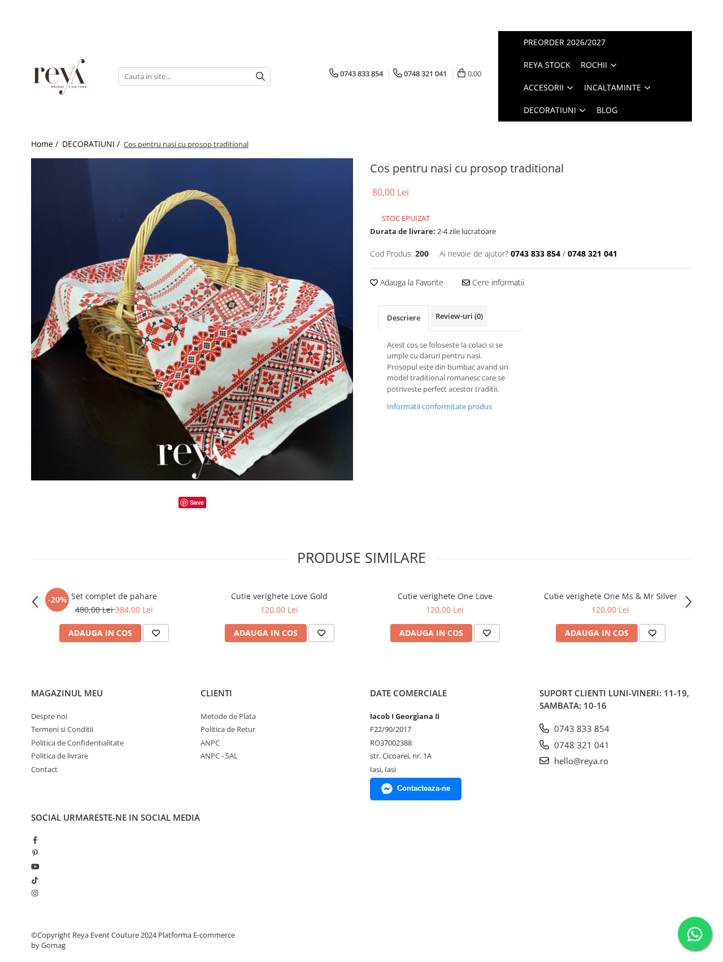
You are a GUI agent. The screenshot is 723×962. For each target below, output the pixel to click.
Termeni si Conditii (62, 729)
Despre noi (49, 716)
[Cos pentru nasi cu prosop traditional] (192, 319)
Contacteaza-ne (423, 788)
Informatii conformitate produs (439, 406)
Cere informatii (497, 282)
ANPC (210, 743)
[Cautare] (260, 76)
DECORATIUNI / (92, 143)
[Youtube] (34, 866)
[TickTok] (34, 880)
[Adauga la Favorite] (156, 633)
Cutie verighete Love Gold (279, 596)
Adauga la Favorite (410, 282)
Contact (44, 769)
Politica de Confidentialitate (77, 743)
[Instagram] (34, 893)
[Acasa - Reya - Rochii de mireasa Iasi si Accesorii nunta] (66, 76)
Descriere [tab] (403, 318)
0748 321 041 (580, 745)
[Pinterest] (34, 853)
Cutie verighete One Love (445, 596)
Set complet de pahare (114, 596)
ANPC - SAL (219, 756)
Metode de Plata (228, 716)
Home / (45, 143)
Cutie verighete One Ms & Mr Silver (610, 596)
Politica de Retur (228, 729)
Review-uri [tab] (459, 316)
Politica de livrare (59, 756)
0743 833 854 (580, 728)
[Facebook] (34, 840)
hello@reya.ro (580, 760)
